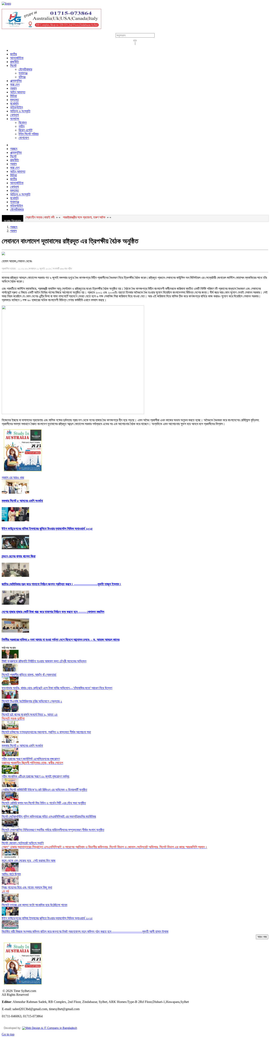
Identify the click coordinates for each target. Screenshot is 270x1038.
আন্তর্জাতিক (16, 58)
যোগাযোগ (24, 138)
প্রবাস (13, 88)
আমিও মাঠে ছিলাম (11, 874)
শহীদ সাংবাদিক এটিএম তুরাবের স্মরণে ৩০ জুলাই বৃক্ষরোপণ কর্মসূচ (35, 776)
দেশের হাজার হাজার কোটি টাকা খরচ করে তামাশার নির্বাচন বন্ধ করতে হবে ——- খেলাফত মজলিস (53, 612)
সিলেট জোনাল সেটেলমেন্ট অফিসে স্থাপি (104, 845)
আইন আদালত (17, 92)
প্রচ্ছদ (13, 148)
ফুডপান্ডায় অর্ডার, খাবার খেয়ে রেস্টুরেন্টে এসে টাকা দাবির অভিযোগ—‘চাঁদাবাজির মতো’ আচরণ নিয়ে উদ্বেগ (57, 688)
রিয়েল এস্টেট (25, 130)
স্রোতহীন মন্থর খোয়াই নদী (39, 217)
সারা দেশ (14, 84)
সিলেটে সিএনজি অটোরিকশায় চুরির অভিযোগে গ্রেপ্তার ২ (32, 701)
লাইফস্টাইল (16, 107)
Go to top (8, 1034)
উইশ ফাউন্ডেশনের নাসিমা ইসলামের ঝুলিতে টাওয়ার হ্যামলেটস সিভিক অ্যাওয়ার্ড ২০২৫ (47, 528)
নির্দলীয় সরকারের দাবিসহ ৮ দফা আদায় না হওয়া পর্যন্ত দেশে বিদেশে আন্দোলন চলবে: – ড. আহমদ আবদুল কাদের (60, 639)
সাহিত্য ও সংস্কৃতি (20, 111)
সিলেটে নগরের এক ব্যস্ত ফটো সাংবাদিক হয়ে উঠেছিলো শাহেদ (34, 905)
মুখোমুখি (14, 103)
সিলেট (13, 65)
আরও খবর (262, 936)
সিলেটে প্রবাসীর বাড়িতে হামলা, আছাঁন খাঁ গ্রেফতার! (29, 674)
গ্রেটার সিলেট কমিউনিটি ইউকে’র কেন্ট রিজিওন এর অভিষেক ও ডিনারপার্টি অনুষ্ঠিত (44, 789)
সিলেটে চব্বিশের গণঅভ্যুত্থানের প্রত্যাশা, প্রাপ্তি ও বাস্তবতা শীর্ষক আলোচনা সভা (46, 732)
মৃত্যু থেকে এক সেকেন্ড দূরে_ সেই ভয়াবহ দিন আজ (28, 860)
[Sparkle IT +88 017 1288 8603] (49, 1028)
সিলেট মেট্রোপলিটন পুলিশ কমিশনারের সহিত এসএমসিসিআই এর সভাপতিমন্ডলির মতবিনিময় (49, 816)
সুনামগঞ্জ (23, 73)
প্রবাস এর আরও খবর (13, 477)
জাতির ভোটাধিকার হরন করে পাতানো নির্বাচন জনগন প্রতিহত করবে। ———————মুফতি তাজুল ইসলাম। (61, 584)
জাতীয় (13, 54)
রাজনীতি (14, 62)
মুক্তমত (14, 100)
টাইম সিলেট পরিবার (28, 134)
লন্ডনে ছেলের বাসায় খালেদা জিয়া (18, 556)
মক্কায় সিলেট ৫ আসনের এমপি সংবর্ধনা (22, 501)
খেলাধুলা (14, 115)
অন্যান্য (14, 119)
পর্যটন (21, 126)
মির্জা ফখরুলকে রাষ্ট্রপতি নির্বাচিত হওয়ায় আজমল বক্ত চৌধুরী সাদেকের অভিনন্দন (44, 661)
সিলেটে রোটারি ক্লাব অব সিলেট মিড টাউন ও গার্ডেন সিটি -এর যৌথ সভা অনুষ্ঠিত (44, 803)
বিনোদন (23, 122)
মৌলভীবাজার (25, 69)
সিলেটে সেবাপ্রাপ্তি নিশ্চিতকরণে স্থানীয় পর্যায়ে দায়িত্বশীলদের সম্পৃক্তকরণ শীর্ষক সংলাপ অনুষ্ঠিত (53, 830)
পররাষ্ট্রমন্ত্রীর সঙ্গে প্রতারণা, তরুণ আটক (84, 217)
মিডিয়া (13, 96)
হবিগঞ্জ (22, 77)
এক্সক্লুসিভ (16, 81)
